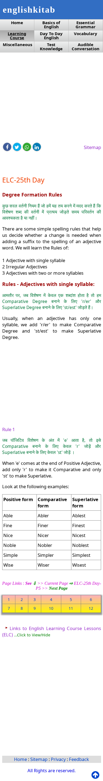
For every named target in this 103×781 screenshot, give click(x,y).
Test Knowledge (51, 46)
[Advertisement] (51, 98)
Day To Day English (51, 35)
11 (71, 608)
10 (51, 608)
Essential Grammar (86, 24)
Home (17, 22)
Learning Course (17, 35)
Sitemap (92, 147)
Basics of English (51, 24)
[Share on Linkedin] (37, 147)
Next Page (58, 588)
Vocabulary (85, 33)
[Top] (96, 775)
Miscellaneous (17, 44)
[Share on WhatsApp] (27, 147)
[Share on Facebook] (7, 147)
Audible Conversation (85, 46)
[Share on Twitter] (17, 147)
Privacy (59, 759)
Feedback (79, 759)
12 (91, 608)
